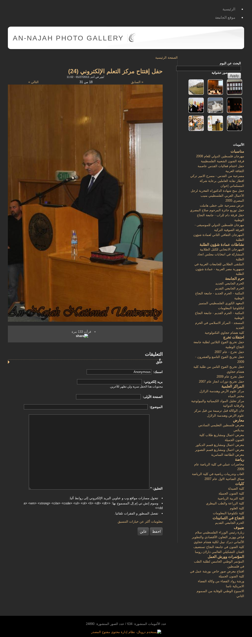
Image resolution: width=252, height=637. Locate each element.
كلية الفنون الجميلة (231, 493)
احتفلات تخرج (233, 337)
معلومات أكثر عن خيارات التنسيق (140, 521)
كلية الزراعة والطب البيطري (225, 503)
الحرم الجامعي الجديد (229, 283)
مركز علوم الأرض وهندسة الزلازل (221, 391)
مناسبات (237, 151)
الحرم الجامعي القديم (229, 288)
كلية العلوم (237, 508)
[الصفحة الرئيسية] (132, 41)
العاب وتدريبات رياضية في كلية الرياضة (218, 474)
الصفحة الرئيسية (166, 57)
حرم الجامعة (234, 278)
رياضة (239, 459)
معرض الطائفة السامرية (227, 455)
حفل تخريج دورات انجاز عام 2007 (221, 381)
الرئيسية (228, 9)
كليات (239, 483)
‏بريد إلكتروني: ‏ (153, 382)
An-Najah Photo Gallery (68, 38)
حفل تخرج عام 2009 (230, 376)
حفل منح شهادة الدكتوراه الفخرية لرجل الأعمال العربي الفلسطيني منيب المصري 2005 (217, 195)
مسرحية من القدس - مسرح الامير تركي (217, 176)
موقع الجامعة (225, 17)
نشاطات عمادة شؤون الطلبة (222, 244)
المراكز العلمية (232, 386)
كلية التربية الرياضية (231, 498)
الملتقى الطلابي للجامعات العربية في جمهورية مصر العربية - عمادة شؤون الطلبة (219, 269)
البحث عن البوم (230, 63)
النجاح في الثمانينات (228, 518)
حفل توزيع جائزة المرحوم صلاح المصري (217, 210)
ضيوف (239, 527)
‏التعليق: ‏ (156, 488)
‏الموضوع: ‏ (156, 407)
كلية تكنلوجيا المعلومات (228, 513)
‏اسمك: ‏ (157, 372)
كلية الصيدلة (236, 488)
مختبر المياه (236, 396)
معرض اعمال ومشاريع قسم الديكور (220, 445)
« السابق (137, 82)
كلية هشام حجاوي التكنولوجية (224, 333)
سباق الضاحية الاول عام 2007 (224, 479)
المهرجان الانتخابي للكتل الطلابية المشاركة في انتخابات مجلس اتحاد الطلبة (220, 254)
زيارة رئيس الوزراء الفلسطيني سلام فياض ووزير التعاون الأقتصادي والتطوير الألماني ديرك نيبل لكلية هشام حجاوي (218, 537)
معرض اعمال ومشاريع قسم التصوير (219, 450)
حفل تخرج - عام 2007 (229, 352)
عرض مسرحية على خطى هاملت (222, 205)
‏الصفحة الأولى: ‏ (152, 397)
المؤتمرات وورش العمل (226, 556)
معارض (238, 420)
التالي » (33, 82)
